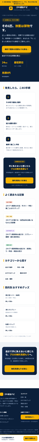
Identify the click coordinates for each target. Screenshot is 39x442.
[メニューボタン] (2, 8)
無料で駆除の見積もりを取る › (16, 49)
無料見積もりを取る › (19, 368)
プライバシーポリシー (7, 419)
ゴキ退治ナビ (22, 7)
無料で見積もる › (30, 438)
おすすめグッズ (10, 273)
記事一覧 (23, 397)
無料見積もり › (29, 417)
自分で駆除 (8, 267)
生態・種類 (8, 279)
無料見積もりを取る (19, 180)
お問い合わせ (4, 416)
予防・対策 (20, 267)
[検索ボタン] (36, 8)
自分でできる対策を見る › (11, 56)
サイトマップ (4, 422)
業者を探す (23, 273)
